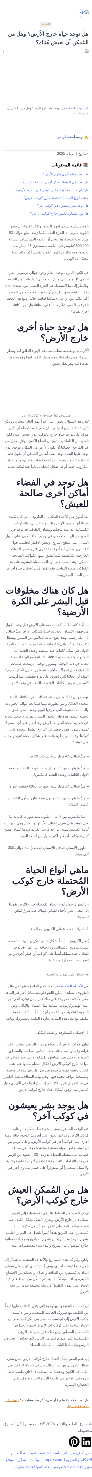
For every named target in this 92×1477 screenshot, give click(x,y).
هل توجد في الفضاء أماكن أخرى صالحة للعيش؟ (56, 182)
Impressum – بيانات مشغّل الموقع (34, 1459)
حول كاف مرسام (78, 1453)
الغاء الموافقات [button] (39, 1466)
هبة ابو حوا (64, 137)
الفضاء (46, 24)
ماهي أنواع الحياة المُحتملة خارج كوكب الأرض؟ (56, 198)
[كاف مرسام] (82, 13)
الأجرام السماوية (71, 986)
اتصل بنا (20, 1466)
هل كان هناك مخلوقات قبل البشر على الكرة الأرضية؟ (51, 190)
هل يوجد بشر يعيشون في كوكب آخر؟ (63, 205)
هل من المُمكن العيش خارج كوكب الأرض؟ (59, 213)
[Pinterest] (74, 1441)
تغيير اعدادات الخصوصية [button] (72, 1466)
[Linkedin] (86, 1441)
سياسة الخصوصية (49, 1453)
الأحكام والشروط (77, 1459)
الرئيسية (83, 108)
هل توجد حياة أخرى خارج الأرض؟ (66, 174)
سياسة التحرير (22, 1453)
